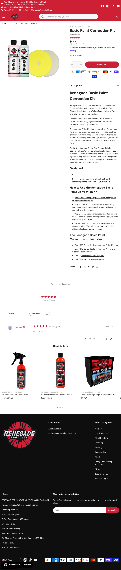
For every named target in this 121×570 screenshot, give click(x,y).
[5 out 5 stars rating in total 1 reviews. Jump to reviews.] (75, 38)
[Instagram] (107, 6)
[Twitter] (85, 267)
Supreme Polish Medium (80, 108)
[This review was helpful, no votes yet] (106, 338)
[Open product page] (21, 370)
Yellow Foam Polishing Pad (103, 111)
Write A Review (75, 298)
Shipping (72, 44)
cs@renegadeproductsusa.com (62, 433)
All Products (13, 23)
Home (4, 23)
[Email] (97, 267)
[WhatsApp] (93, 267)
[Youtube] (35, 560)
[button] (68, 16)
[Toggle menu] (3, 16)
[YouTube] (118, 6)
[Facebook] (102, 6)
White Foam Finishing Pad (86, 114)
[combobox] (18, 314)
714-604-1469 (54, 428)
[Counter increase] (81, 64)
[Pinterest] (89, 267)
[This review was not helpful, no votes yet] (111, 338)
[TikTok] (113, 6)
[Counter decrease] (72, 64)
